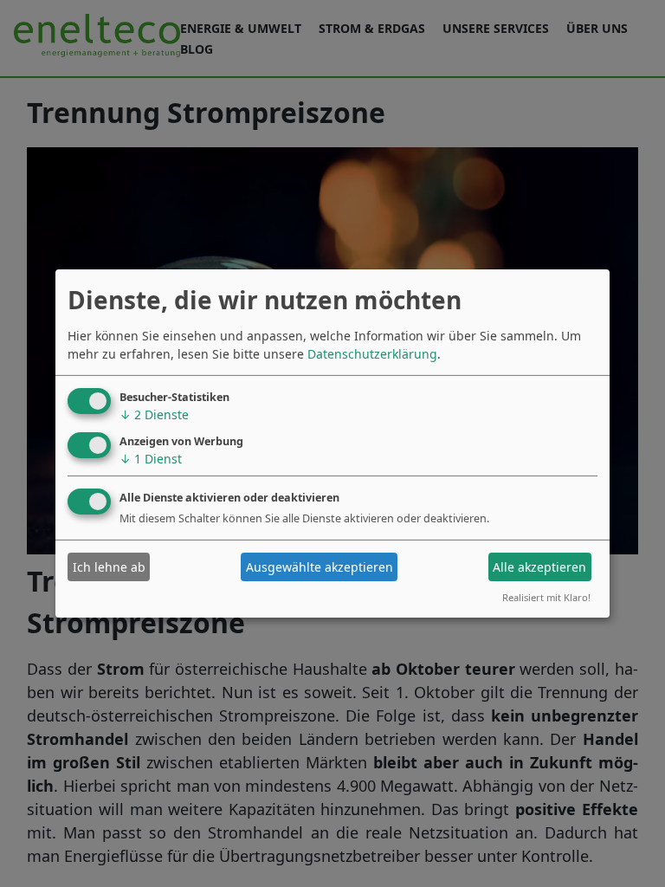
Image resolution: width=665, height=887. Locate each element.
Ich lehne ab (109, 567)
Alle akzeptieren (539, 567)
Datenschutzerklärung (372, 354)
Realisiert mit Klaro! (546, 597)
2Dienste (154, 414)
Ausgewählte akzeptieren (319, 567)
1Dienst (150, 458)
